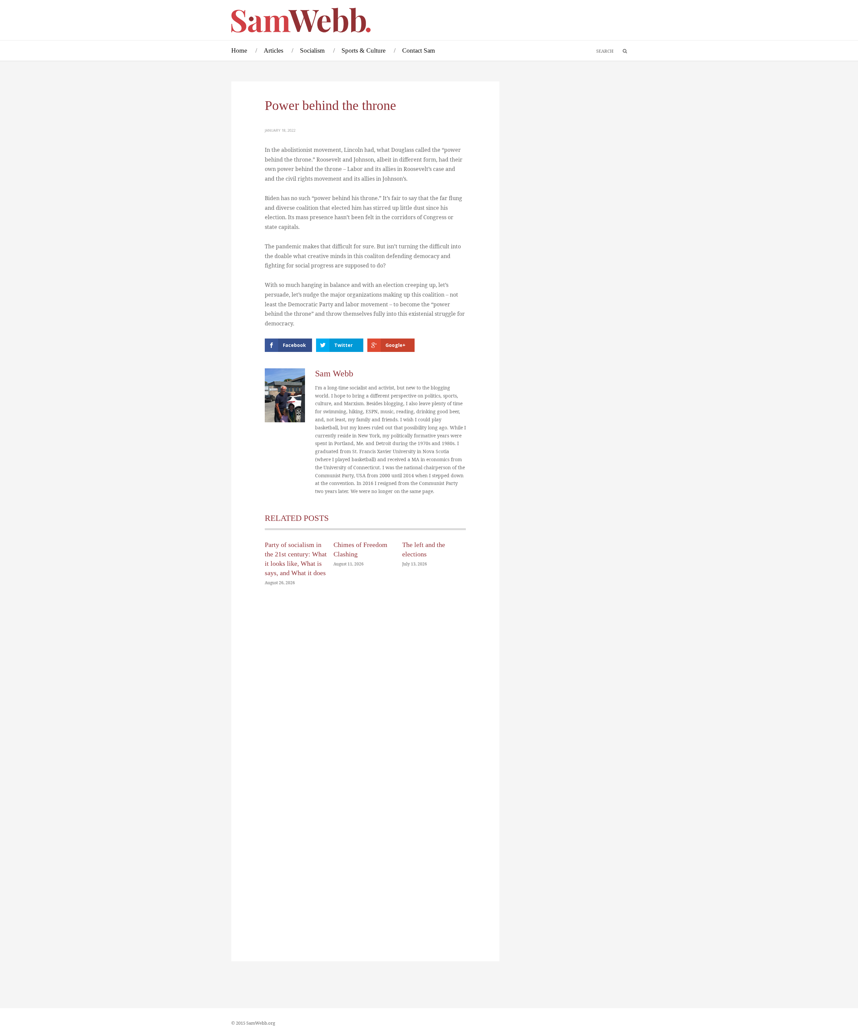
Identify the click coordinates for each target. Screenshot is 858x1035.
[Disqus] (365, 692)
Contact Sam (418, 50)
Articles (273, 50)
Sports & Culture (363, 50)
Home (239, 50)
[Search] (622, 51)
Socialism (312, 50)
